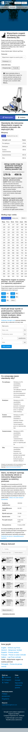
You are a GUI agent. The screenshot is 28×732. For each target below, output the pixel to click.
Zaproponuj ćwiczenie (9, 614)
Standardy (12, 7)
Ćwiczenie (4, 54)
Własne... (24, 218)
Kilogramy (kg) (7, 68)
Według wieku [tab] (15, 218)
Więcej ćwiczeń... (7, 610)
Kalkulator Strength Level (8, 320)
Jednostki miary (6, 64)
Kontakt (17, 680)
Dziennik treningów (22, 7)
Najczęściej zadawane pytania (19, 685)
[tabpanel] (14, 149)
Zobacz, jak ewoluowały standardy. (13, 467)
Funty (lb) (15, 68)
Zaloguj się (17, 2)
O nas (17, 677)
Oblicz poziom (6, 346)
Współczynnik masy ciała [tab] (12, 135)
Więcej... (5, 82)
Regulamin (5, 699)
